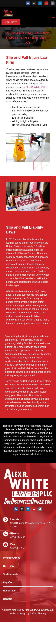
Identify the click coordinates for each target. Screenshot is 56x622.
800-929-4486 (17, 537)
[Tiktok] (53, 3)
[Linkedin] (40, 3)
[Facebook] (28, 3)
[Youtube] (46, 3)
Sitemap (42, 613)
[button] (53, 16)
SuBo (33, 613)
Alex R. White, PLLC (36, 87)
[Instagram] (34, 3)
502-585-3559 (17, 548)
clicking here (8, 447)
